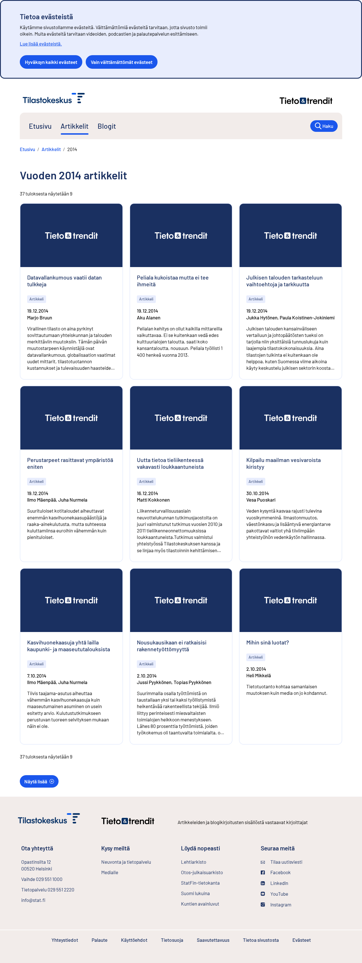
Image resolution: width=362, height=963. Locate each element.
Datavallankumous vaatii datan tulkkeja (64, 280)
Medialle (109, 872)
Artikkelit (75, 126)
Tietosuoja (172, 940)
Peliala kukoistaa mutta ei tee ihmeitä (173, 280)
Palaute (99, 940)
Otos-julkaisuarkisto (216, 872)
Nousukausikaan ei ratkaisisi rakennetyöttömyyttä (171, 645)
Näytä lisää (35, 781)
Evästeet (301, 940)
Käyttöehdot (134, 940)
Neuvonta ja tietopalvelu (126, 862)
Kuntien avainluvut (200, 903)
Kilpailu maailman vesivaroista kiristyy (283, 463)
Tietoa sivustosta (261, 940)
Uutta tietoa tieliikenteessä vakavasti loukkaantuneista (170, 463)
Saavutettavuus (213, 940)
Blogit (107, 126)
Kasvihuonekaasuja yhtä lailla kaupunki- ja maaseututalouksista (68, 645)
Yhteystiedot (64, 940)
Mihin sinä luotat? (267, 642)
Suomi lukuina (195, 893)
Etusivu (40, 126)
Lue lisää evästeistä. (41, 43)
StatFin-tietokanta (215, 882)
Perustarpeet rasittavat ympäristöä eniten (70, 463)
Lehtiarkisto (208, 862)
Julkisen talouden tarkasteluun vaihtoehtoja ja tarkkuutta (284, 280)
